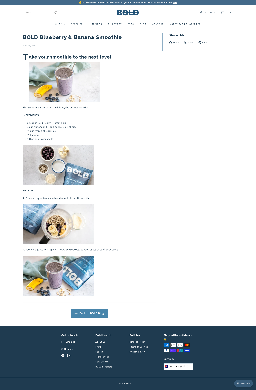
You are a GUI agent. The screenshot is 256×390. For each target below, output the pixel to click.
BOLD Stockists (103, 366)
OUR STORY (115, 24)
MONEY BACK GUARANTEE (185, 24)
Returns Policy (137, 341)
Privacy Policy (137, 351)
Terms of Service (138, 347)
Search (99, 351)
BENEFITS (77, 24)
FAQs (131, 24)
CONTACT (158, 24)
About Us (100, 341)
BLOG (143, 24)
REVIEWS (97, 24)
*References (102, 356)
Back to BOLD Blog (91, 313)
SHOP (59, 24)
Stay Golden (102, 361)
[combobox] (41, 12)
